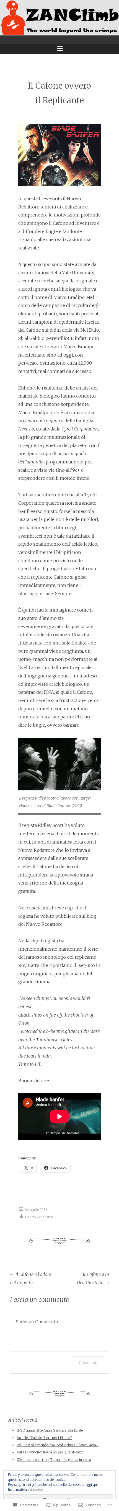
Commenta (89, 1362)
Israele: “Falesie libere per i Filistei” (44, 1438)
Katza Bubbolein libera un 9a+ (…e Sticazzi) (51, 1452)
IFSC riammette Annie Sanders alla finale (50, 1430)
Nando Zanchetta (39, 1217)
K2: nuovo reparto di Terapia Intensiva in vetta (54, 1460)
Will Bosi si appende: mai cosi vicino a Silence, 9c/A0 (58, 1445)
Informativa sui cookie (25, 1489)
